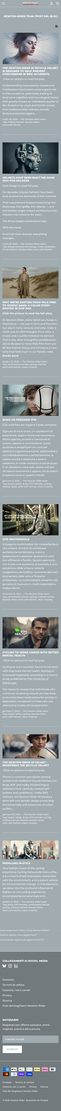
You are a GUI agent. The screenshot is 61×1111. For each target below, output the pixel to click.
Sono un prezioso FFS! (19, 419)
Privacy (7, 995)
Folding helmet (16, 122)
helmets (24, 820)
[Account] (50, 3)
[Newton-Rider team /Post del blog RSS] (56, 26)
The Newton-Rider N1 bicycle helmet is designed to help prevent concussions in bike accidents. (30, 71)
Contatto (8, 979)
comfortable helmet (18, 364)
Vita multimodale (16, 539)
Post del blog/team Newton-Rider (24, 1005)
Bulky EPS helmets (33, 484)
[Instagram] (10, 966)
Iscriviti (12, 1049)
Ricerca (7, 1000)
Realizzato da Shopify (37, 1100)
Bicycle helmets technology (22, 246)
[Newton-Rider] (30, 3)
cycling (33, 364)
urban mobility (29, 367)
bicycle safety (15, 484)
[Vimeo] (4, 966)
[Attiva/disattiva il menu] (3, 3)
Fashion (42, 364)
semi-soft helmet (11, 125)
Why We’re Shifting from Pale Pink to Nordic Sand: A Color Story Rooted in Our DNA (29, 305)
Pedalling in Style (16, 863)
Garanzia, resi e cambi (16, 990)
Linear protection (46, 246)
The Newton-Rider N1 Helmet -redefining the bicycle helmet (26, 764)
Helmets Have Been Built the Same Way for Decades (28, 179)
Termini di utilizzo (13, 984)
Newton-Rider (32, 122)
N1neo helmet (10, 249)
